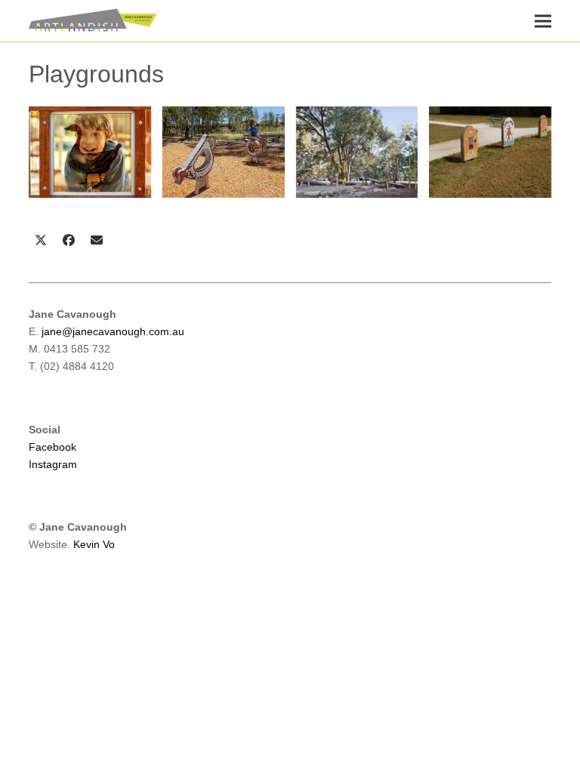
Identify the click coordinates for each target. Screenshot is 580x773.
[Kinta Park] (490, 152)
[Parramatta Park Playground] (90, 152)
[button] (543, 20)
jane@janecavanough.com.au (113, 331)
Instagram (53, 464)
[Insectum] (357, 152)
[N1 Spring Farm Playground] (223, 152)
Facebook (52, 447)
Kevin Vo (94, 544)
